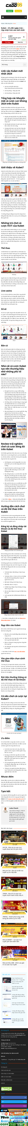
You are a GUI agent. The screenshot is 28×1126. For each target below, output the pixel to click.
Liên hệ (3, 1083)
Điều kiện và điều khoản (6, 1080)
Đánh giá (20, 42)
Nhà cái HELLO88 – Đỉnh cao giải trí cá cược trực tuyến (13, 964)
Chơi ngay (7, 42)
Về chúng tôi (4, 1067)
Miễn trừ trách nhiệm (6, 1076)
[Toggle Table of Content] (23, 64)
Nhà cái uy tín (8, 23)
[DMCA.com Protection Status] (6, 1088)
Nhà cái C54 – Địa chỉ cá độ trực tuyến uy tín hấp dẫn (13, 871)
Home (2, 23)
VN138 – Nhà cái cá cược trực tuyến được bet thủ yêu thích (12, 848)
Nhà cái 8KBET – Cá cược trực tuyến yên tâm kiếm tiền (12, 940)
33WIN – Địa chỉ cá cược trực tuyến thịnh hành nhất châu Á (13, 894)
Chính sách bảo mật (6, 1070)
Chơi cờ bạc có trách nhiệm (7, 1073)
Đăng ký (10, 11)
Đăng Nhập (18, 11)
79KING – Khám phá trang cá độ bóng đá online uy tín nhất (13, 917)
